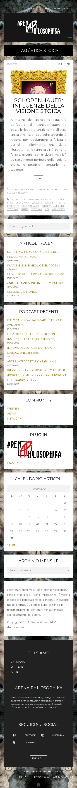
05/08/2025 (12, 64)
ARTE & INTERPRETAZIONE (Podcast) (31, 361)
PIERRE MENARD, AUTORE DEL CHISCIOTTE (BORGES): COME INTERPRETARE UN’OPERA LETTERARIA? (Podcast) (36, 375)
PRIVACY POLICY (41, 777)
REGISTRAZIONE (52, 9)
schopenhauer (30, 206)
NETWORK (14, 418)
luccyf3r (37, 203)
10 (11, 517)
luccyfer (50, 203)
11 (20, 517)
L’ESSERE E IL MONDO (22, 291)
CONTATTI (35, 9)
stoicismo (36, 209)
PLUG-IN (13, 462)
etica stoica (22, 203)
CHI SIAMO (18, 661)
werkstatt (58, 209)
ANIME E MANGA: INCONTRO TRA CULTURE (36, 283)
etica (10, 203)
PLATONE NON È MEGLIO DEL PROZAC (33, 265)
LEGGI (38, 178)
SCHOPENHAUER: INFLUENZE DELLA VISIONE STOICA (38, 105)
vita (47, 209)
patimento (13, 206)
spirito (24, 209)
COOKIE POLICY (60, 777)
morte (61, 203)
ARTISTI (12, 413)
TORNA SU (37, 758)
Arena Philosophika (23, 189)
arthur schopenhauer (25, 199)
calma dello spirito (52, 199)
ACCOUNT (68, 9)
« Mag (11, 544)
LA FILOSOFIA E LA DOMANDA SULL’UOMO (35, 274)
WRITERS (13, 408)
